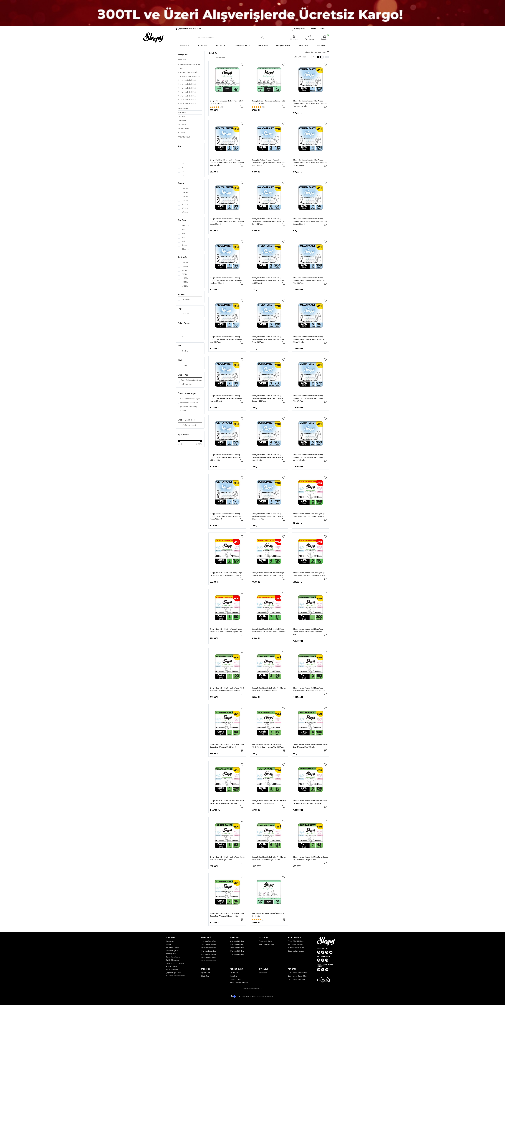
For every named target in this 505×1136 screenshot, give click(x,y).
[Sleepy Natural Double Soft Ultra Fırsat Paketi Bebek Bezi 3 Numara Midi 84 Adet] (227, 723)
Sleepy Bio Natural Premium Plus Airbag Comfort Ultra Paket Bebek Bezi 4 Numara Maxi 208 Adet (267, 457)
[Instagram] (326, 952)
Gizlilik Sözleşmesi (172, 960)
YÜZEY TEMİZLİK (243, 46)
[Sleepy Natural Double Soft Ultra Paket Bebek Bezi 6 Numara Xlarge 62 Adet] (227, 836)
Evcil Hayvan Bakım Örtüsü (297, 976)
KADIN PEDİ (263, 46)
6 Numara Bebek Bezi (188, 100)
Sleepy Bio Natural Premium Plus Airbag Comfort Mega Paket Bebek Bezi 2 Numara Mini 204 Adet (268, 280)
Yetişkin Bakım (183, 129)
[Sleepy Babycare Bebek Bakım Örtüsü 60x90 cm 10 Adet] (269, 892)
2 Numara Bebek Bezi (188, 84)
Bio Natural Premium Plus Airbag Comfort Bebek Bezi (190, 74)
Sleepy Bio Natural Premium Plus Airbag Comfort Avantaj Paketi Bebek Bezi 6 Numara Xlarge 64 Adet (268, 221)
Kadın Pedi (182, 121)
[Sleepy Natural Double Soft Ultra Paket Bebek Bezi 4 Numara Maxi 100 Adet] (310, 723)
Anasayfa (211, 58)
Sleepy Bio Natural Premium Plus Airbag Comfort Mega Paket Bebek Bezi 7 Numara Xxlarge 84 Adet (226, 398)
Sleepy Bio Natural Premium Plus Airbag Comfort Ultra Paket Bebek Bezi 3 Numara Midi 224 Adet (225, 457)
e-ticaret (253, 996)
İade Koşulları (171, 954)
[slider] (179, 441)
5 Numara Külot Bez (237, 948)
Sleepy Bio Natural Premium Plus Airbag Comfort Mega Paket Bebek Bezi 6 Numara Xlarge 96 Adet (309, 339)
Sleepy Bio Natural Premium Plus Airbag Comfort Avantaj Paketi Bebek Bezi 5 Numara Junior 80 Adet (227, 221)
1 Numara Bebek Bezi (188, 80)
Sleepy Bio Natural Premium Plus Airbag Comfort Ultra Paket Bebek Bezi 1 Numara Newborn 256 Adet (267, 398)
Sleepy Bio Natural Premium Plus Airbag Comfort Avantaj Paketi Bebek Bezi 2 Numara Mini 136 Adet (227, 162)
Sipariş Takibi (299, 29)
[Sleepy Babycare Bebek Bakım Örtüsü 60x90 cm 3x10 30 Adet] (227, 79)
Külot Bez (181, 117)
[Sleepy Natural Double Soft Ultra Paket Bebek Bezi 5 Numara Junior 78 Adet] (269, 779)
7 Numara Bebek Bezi (188, 104)
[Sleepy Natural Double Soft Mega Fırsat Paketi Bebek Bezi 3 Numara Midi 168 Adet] (269, 723)
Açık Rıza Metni (171, 966)
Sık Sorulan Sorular (173, 947)
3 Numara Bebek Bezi (188, 88)
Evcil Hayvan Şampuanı (296, 979)
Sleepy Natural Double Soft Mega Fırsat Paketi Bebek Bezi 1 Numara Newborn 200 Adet (309, 631)
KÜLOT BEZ (202, 46)
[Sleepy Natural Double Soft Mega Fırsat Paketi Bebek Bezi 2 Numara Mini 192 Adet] (310, 667)
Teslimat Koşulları (172, 951)
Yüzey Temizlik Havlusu (296, 948)
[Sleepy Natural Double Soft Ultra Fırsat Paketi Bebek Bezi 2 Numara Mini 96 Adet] (269, 667)
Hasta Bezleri (183, 108)
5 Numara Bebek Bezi (188, 96)
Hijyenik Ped (205, 973)
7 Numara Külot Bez (237, 954)
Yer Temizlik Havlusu (295, 944)
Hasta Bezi (234, 976)
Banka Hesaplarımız (173, 957)
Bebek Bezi (182, 60)
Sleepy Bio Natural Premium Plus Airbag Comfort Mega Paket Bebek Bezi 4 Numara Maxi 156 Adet (226, 339)
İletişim (322, 29)
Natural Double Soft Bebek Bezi (190, 66)
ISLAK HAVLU (221, 46)
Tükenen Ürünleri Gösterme (314, 52)
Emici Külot (234, 973)
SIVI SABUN (303, 46)
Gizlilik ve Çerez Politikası (175, 963)
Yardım (313, 29)
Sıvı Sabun (182, 125)
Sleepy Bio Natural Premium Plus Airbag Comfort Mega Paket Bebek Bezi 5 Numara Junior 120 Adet (268, 339)
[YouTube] (330, 952)
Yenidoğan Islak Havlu (267, 944)
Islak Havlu (182, 112)
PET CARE (321, 46)
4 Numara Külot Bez (237, 944)
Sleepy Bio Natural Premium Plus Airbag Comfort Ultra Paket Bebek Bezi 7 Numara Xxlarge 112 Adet (267, 516)
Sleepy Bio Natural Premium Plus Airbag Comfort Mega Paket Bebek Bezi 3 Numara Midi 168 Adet (309, 280)
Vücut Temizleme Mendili (239, 983)
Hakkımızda (170, 941)
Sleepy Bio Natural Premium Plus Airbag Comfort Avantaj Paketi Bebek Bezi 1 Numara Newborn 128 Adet (310, 103)
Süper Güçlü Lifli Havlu (296, 941)
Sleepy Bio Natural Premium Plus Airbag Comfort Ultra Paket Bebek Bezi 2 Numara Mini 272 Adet (309, 398)
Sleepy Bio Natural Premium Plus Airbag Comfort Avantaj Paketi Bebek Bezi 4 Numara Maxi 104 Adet (310, 162)
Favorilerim (309, 39)
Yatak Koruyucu (235, 979)
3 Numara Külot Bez (237, 941)
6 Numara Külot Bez (237, 951)
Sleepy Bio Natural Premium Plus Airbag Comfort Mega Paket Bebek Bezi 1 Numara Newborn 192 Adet (226, 280)
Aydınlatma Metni (172, 970)
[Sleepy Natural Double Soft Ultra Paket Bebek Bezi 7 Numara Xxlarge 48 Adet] (310, 836)
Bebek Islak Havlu (265, 941)
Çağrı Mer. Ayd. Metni (173, 973)
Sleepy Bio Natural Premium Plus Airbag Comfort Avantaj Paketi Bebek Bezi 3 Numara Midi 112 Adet (268, 162)
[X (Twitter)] (322, 952)
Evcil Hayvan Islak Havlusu (297, 973)
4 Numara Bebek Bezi (188, 92)
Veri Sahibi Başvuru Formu (175, 976)
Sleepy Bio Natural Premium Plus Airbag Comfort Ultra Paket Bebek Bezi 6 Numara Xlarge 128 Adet (225, 516)
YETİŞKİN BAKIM (283, 46)
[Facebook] (318, 952)
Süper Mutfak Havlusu (296, 951)
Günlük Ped (205, 976)
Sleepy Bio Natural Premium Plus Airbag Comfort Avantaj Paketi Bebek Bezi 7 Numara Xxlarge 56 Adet (310, 221)
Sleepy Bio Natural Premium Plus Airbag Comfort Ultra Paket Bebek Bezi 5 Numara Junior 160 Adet (309, 457)
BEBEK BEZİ (184, 46)
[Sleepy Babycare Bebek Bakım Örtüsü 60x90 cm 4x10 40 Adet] (269, 79)
